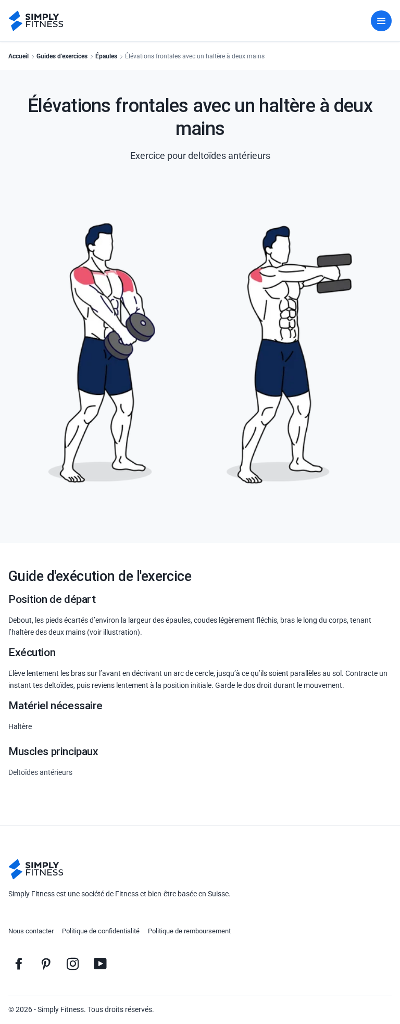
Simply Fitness (61, 1009)
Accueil (18, 56)
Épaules (106, 56)
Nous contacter (31, 931)
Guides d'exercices (62, 56)
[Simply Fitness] (36, 869)
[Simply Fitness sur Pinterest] (45, 963)
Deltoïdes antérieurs (40, 772)
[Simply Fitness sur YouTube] (100, 963)
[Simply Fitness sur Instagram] (73, 963)
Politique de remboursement (189, 931)
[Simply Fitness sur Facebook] (18, 963)
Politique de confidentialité (101, 931)
